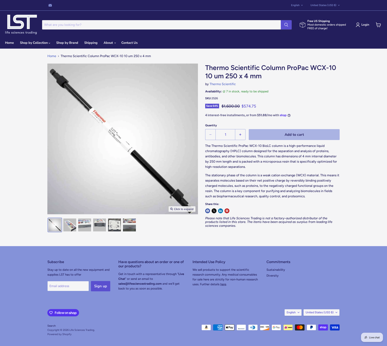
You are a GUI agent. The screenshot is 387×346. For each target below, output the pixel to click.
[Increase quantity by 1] (240, 134)
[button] (363, 24)
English (295, 5)
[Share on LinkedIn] (220, 210)
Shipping (91, 43)
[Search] (286, 24)
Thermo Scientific (223, 84)
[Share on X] (214, 210)
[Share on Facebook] (207, 210)
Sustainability (275, 270)
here (223, 284)
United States (323, 5)
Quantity (211, 125)
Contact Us (129, 43)
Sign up (100, 286)
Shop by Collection (34, 43)
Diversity (272, 275)
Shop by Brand (67, 43)
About (109, 43)
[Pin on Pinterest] (227, 210)
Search (51, 325)
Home (9, 43)
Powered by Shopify (59, 334)
